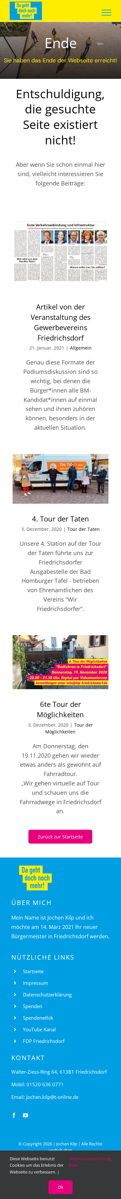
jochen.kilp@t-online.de (52, 1097)
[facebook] (13, 1115)
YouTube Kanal (39, 1029)
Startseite (33, 971)
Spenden (32, 1006)
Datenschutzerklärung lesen (90, 1162)
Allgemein (81, 348)
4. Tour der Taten (60, 518)
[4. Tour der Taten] (61, 479)
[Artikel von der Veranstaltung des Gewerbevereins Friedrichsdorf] (61, 257)
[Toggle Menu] (107, 13)
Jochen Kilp (66, 1144)
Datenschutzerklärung (47, 994)
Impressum (35, 983)
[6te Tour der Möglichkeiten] (61, 662)
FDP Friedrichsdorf (44, 1041)
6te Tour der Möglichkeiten (60, 709)
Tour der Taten (83, 529)
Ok (60, 1187)
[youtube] (25, 1115)
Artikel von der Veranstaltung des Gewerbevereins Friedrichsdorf (60, 322)
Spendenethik (38, 1018)
